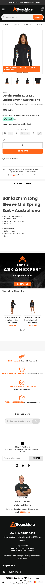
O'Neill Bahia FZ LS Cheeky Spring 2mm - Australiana (32, 320)
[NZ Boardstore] (22, 9)
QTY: (4, 140)
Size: (22, 129)
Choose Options (12, 310)
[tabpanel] (13, 313)
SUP (17, 25)
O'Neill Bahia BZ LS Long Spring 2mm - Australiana (12, 320)
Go (36, 421)
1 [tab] (21, 330)
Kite (6, 25)
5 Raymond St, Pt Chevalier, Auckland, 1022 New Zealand (22, 539)
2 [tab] (24, 330)
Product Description (22, 184)
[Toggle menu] (3, 9)
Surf (40, 25)
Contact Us (22, 284)
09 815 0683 (25, 512)
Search (38, 17)
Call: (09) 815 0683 (22, 276)
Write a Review (37, 104)
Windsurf (29, 25)
